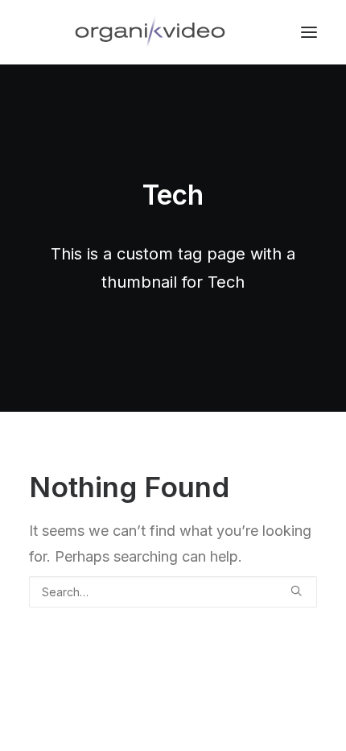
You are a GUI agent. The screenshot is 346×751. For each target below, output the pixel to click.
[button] (296, 591)
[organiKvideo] (150, 32)
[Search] (173, 592)
